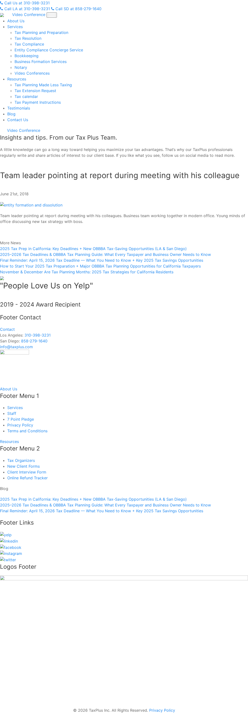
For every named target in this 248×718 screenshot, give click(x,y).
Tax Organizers (21, 460)
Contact (7, 329)
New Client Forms (23, 466)
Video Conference (28, 14)
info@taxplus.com (16, 346)
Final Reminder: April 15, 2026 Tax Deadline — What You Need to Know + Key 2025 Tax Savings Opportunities (101, 260)
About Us (15, 20)
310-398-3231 (37, 335)
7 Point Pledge (20, 419)
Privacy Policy (20, 425)
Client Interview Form (26, 472)
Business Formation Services (41, 61)
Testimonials (18, 108)
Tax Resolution (28, 38)
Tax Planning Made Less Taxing (43, 84)
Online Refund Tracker (27, 477)
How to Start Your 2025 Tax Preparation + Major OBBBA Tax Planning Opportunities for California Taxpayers (100, 266)
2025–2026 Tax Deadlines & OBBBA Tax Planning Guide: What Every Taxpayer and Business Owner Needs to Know (105, 254)
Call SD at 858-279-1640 (77, 8)
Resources (16, 79)
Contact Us (17, 119)
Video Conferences (32, 73)
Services (15, 26)
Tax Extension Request (35, 90)
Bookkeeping (27, 55)
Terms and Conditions (27, 430)
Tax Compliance (29, 44)
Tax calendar (26, 96)
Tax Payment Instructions (38, 102)
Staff (11, 413)
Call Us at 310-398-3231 (26, 2)
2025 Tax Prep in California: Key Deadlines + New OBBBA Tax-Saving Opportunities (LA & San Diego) (93, 248)
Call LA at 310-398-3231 (26, 8)
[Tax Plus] (2, 14)
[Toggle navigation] (51, 15)
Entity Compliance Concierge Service (49, 49)
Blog (11, 113)
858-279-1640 (34, 341)
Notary (21, 67)
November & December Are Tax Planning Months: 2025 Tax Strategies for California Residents (86, 271)
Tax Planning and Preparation (41, 32)
